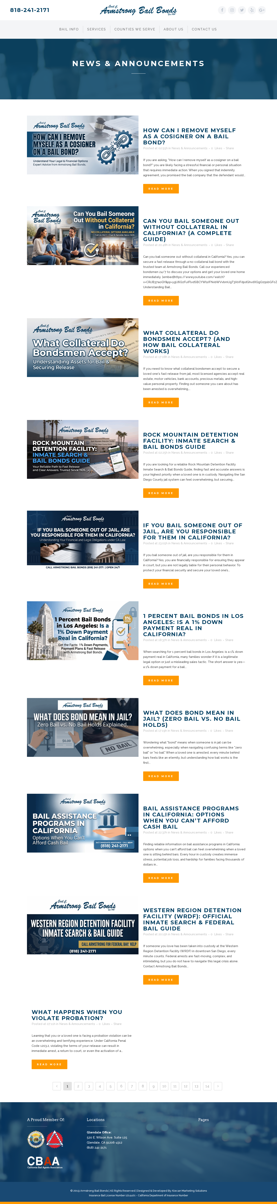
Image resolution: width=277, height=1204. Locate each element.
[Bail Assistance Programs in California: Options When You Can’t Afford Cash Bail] (82, 823)
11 (175, 1086)
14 (207, 1086)
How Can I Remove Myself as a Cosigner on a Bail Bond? (189, 136)
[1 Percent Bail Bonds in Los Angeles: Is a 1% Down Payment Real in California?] (82, 630)
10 (164, 1086)
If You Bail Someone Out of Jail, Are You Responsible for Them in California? (193, 531)
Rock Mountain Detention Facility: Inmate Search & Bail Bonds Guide (191, 440)
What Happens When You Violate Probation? (77, 1015)
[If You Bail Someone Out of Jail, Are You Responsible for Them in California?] (82, 540)
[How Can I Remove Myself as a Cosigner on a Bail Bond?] (82, 145)
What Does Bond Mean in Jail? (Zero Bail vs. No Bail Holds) (192, 718)
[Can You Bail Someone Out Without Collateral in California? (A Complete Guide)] (82, 235)
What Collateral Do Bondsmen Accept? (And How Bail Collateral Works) (186, 342)
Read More (161, 188)
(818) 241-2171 (97, 1147)
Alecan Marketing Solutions (189, 1190)
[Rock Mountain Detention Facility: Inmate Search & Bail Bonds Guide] (82, 449)
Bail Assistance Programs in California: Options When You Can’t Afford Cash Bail (191, 817)
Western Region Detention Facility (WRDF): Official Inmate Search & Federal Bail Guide (192, 919)
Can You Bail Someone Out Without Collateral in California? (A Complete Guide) (191, 230)
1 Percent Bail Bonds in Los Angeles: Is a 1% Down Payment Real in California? (193, 625)
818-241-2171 (30, 10)
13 (196, 1086)
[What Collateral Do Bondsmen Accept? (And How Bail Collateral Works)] (82, 347)
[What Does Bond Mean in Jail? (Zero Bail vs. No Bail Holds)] (82, 727)
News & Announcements (189, 148)
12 (186, 1086)
